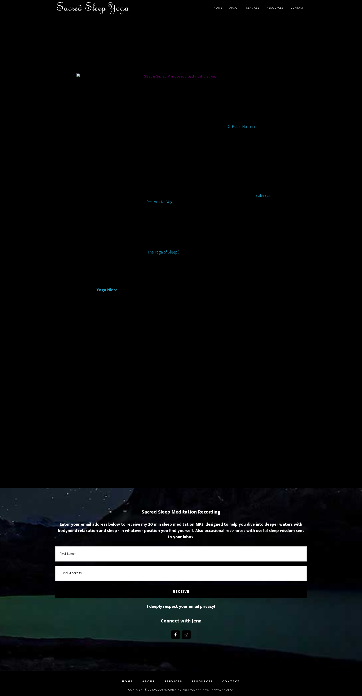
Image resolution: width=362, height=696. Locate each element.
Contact (231, 681)
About (148, 681)
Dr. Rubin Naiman (241, 126)
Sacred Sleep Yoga (93, 8)
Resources (202, 681)
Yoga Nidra (107, 290)
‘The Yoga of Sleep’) (163, 252)
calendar (263, 195)
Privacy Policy (223, 689)
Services (173, 681)
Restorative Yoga (160, 202)
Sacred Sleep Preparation (181, 41)
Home (127, 681)
